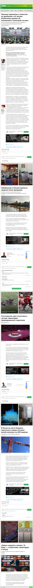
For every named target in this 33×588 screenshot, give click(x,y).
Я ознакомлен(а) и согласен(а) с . (8, 268)
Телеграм (21, 147)
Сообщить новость (10, 144)
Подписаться (26, 131)
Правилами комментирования (12, 268)
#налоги (3, 26)
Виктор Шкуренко (3, 110)
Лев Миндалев (9, 383)
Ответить (29, 275)
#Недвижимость (4, 435)
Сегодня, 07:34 (4, 517)
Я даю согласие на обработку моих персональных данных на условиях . (13, 156)
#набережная (3, 194)
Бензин (12, 10)
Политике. (4, 587)
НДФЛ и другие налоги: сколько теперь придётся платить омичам (12, 138)
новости (15, 352)
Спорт (14, 347)
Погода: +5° (25, 6)
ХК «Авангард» (20, 10)
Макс (16, 147)
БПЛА (15, 10)
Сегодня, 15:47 (4, 286)
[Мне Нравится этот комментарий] (25, 275)
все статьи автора (9, 256)
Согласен (31, 587)
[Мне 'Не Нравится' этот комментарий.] (27, 275)
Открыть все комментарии (16, 288)
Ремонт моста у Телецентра (5, 10)
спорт (26, 84)
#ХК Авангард (3, 323)
